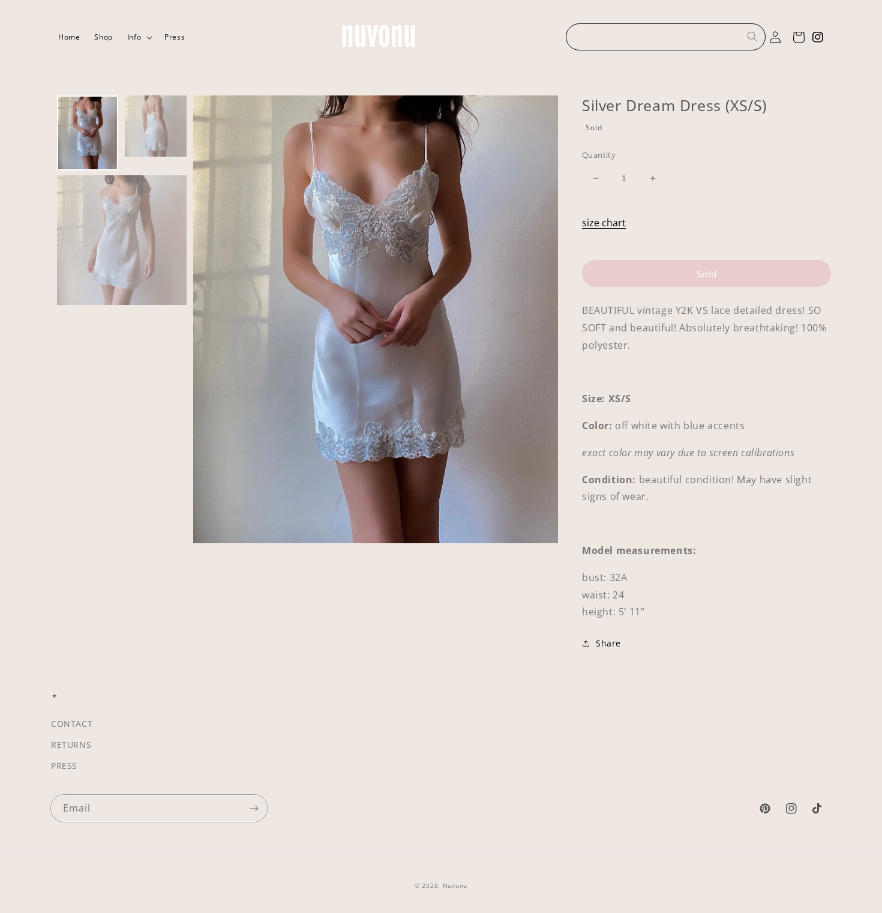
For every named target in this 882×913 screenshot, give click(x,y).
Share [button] (608, 643)
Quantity (599, 154)
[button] (138, 37)
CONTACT (71, 723)
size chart (604, 222)
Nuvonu (455, 885)
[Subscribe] (254, 808)
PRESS (64, 765)
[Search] (752, 36)
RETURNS (71, 744)
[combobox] (666, 36)
